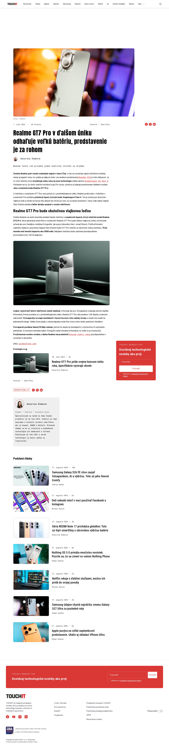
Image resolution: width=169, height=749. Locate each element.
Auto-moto (89, 4)
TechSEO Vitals (32, 742)
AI (108, 4)
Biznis (131, 4)
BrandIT (57, 711)
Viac (140, 4)
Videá (37, 4)
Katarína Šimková (30, 158)
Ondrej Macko (58, 484)
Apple (46, 4)
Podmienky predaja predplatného (99, 711)
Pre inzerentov (60, 707)
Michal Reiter (58, 509)
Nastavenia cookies (94, 719)
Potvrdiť (136, 368)
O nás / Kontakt (60, 703)
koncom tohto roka (79, 334)
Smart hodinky (119, 4)
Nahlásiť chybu (20, 390)
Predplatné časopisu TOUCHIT (98, 703)
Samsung (67, 4)
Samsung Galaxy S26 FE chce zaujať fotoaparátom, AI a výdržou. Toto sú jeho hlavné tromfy (80, 476)
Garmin (56, 4)
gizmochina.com (27, 343)
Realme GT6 (85, 177)
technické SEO (12, 742)
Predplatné (58, 715)
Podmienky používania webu (97, 707)
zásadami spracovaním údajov (130, 681)
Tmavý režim (152, 711)
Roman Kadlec (58, 561)
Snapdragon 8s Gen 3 (96, 181)
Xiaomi (77, 4)
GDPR (88, 715)
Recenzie (27, 4)
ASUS (100, 4)
